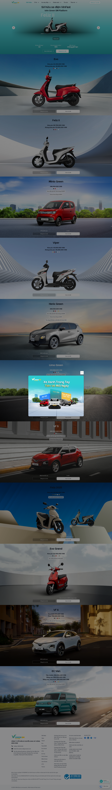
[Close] (82, 372)
